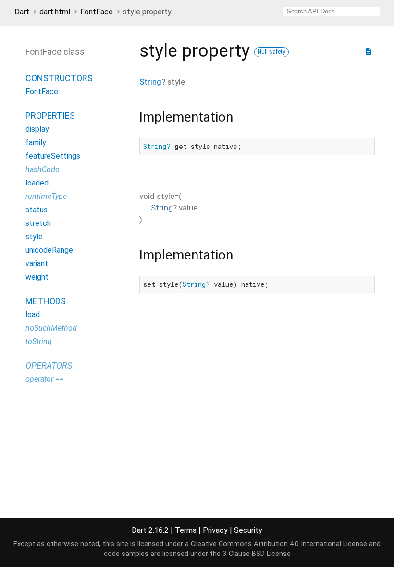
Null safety (271, 52)
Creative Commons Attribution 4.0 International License (279, 544)
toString (38, 341)
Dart (21, 11)
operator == (44, 378)
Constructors (59, 78)
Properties (50, 116)
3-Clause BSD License (256, 554)
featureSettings (52, 155)
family (35, 142)
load (32, 314)
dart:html (54, 11)
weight (37, 277)
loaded (37, 182)
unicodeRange (49, 250)
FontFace (96, 11)
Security (248, 530)
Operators (48, 365)
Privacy (215, 530)
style (34, 236)
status (36, 209)
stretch (38, 223)
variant (36, 263)
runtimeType (46, 196)
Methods (45, 301)
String (150, 81)
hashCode (42, 169)
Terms (186, 530)
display (37, 129)
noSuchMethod (51, 328)
